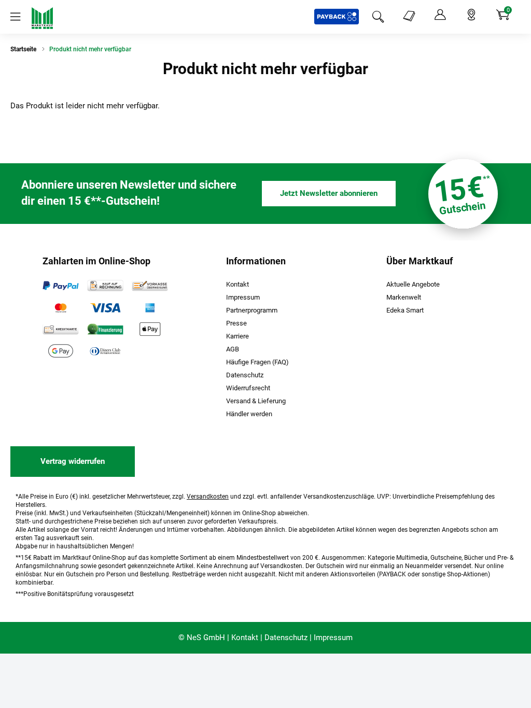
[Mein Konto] (440, 15)
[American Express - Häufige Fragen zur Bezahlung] (150, 307)
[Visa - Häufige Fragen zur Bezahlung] (105, 307)
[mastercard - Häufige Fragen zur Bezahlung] (61, 307)
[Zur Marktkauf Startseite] (42, 18)
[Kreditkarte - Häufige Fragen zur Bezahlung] (61, 329)
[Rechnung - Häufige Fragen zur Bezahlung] (105, 285)
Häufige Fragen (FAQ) (257, 362)
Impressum (243, 297)
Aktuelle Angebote (413, 284)
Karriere (237, 336)
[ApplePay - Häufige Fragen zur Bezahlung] (150, 329)
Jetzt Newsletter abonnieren (329, 193)
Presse (236, 323)
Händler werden (249, 414)
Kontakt (237, 284)
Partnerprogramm (251, 310)
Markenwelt (403, 297)
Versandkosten (208, 496)
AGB (232, 349)
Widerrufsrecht (248, 388)
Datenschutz (244, 375)
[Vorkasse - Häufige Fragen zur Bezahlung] (150, 285)
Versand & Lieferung (256, 401)
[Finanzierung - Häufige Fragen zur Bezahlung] (105, 329)
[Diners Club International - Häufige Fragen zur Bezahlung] (105, 351)
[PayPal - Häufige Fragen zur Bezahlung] (61, 285)
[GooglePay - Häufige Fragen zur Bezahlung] (61, 351)
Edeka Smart (405, 310)
